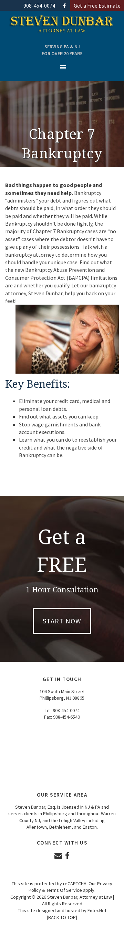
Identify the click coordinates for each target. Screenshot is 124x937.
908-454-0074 (66, 710)
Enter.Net (96, 910)
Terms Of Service (64, 890)
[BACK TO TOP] (62, 917)
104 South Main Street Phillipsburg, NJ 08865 (62, 694)
